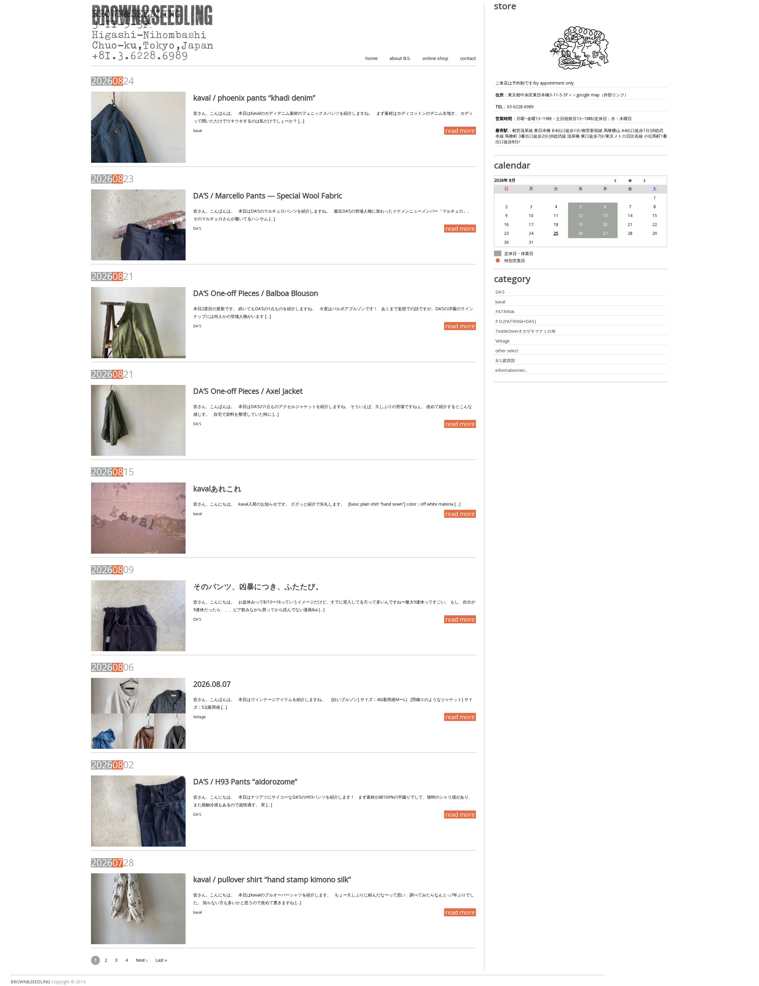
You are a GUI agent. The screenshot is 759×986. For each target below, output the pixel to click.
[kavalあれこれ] (138, 517)
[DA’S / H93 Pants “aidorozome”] (138, 810)
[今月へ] (630, 180)
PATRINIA (504, 311)
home (371, 58)
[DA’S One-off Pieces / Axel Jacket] (138, 420)
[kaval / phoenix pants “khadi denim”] (138, 127)
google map (587, 95)
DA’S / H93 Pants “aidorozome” (245, 781)
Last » (161, 960)
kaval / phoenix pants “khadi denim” (254, 98)
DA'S (197, 228)
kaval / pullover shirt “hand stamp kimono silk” (272, 879)
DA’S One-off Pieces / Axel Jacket (248, 391)
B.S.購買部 (505, 360)
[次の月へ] (654, 180)
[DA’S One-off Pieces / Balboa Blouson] (138, 322)
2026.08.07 (212, 684)
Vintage (199, 716)
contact (468, 58)
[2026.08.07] (138, 713)
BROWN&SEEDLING (30, 982)
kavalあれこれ (217, 488)
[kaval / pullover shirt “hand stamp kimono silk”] (138, 908)
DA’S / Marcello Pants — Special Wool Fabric (267, 195)
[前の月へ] (605, 180)
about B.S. (400, 58)
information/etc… (512, 370)
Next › (141, 960)
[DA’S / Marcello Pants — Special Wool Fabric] (138, 224)
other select (506, 350)
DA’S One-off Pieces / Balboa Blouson (255, 293)
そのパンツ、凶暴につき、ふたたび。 (258, 586)
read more (460, 131)
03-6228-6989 (520, 106)
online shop (435, 58)
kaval (197, 130)
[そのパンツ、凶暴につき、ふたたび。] (138, 615)
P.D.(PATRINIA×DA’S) (515, 321)
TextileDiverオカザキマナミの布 (525, 331)
